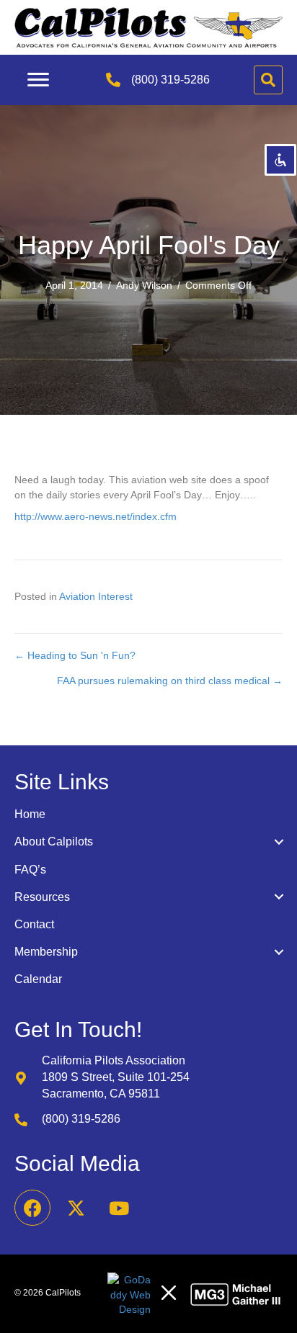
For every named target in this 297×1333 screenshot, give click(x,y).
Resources (42, 897)
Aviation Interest (96, 596)
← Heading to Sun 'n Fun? (75, 655)
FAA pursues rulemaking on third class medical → (170, 680)
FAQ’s (30, 869)
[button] (32, 1208)
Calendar (38, 979)
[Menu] (38, 80)
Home (29, 814)
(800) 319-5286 (170, 79)
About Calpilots (53, 841)
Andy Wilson (144, 285)
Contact (34, 924)
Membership (46, 952)
